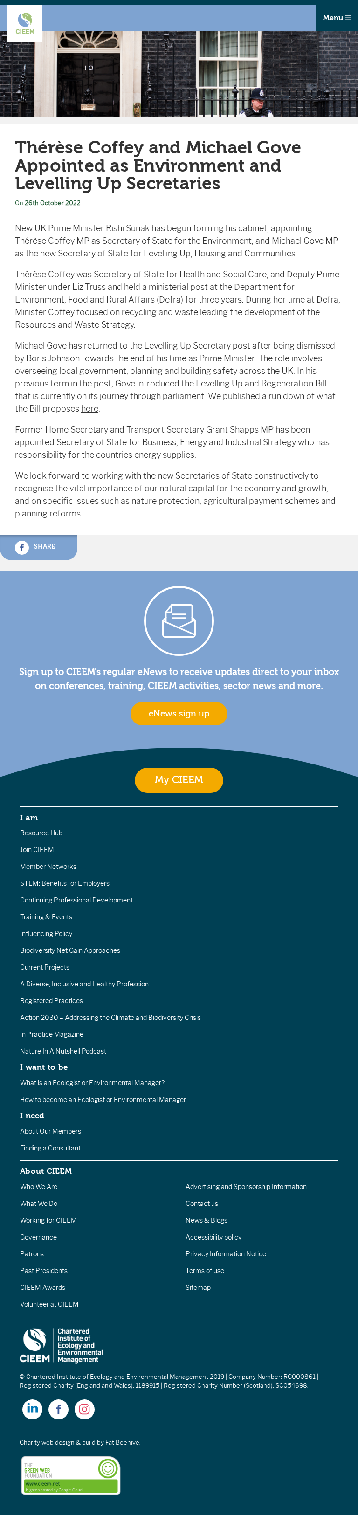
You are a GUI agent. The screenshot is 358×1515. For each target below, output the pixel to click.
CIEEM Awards (42, 1287)
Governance (38, 1237)
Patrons (32, 1254)
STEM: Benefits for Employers (65, 883)
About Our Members (50, 1131)
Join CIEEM (37, 850)
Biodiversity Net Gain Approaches (70, 950)
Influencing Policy (46, 934)
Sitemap (198, 1287)
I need (32, 1115)
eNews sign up (179, 714)
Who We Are (38, 1187)
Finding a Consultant (50, 1148)
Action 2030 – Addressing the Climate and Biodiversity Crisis (110, 1017)
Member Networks (48, 866)
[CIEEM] (24, 23)
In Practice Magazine (51, 1034)
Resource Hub (41, 833)
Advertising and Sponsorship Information (246, 1187)
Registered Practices (51, 1001)
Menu (334, 18)
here (89, 409)
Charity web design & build (58, 1442)
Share (43, 547)
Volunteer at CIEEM (49, 1304)
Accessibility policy (213, 1237)
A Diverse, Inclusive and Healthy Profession (84, 984)
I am (29, 817)
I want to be (44, 1067)
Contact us (202, 1203)
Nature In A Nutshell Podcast (63, 1051)
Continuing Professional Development (76, 900)
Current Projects (44, 967)
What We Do (38, 1203)
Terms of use (205, 1271)
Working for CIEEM (48, 1220)
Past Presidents (44, 1271)
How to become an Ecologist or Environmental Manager (103, 1099)
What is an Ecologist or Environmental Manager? (92, 1083)
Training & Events (46, 917)
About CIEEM (46, 1171)
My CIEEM (179, 780)
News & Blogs (206, 1220)
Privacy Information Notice (226, 1254)
